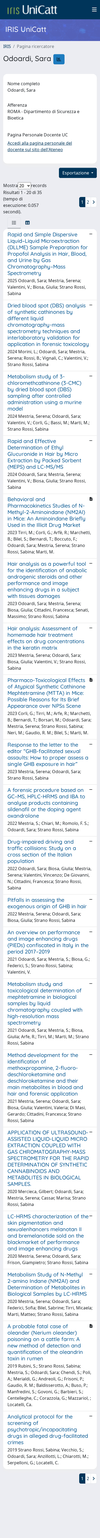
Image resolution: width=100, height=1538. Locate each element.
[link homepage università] (32, 9)
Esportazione (76, 173)
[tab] (14, 222)
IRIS (7, 46)
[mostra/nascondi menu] (94, 9)
